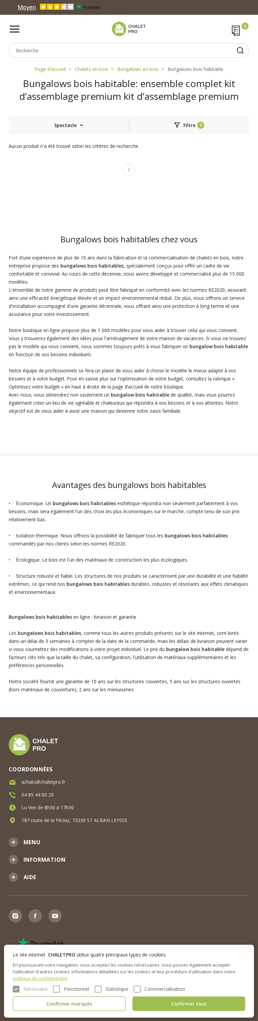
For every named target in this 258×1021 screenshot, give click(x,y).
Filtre (189, 125)
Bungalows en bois (138, 69)
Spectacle (65, 125)
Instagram (15, 916)
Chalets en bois (91, 69)
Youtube (55, 916)
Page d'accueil (50, 69)
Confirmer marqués (69, 1003)
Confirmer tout (189, 1003)
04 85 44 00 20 (38, 794)
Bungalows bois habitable (195, 69)
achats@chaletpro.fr (43, 782)
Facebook (35, 916)
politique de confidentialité (40, 978)
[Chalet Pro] (129, 29)
